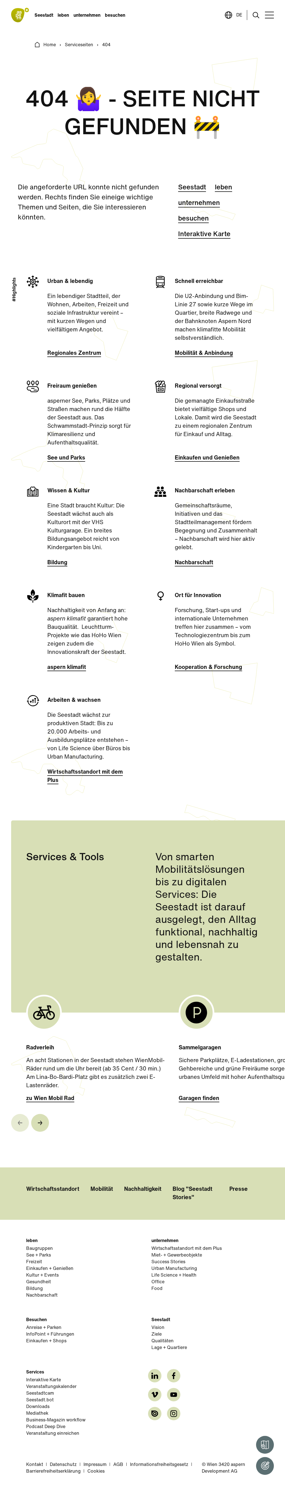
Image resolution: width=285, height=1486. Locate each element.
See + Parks (38, 1255)
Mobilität (101, 1189)
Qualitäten (162, 1341)
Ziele (156, 1334)
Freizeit (34, 1262)
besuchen (115, 15)
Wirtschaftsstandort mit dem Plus (85, 776)
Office (157, 1282)
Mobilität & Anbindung (204, 353)
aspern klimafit (66, 667)
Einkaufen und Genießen (207, 458)
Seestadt (44, 15)
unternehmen (86, 15)
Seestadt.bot (40, 1400)
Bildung (57, 563)
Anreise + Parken (44, 1328)
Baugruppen (39, 1249)
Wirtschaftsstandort (52, 1189)
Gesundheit (38, 1282)
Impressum (95, 1465)
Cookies (96, 1471)
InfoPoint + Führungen (50, 1334)
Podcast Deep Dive (45, 1427)
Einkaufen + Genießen (49, 1269)
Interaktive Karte (204, 234)
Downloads (38, 1407)
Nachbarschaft (194, 563)
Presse (238, 1189)
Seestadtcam (40, 1393)
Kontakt (34, 1465)
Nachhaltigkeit (142, 1189)
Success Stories (168, 1262)
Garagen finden (199, 1098)
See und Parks (66, 458)
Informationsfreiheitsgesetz (159, 1465)
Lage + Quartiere (169, 1348)
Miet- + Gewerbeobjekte (176, 1255)
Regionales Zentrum (74, 353)
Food (157, 1289)
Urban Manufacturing (174, 1269)
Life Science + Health (173, 1275)
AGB (118, 1465)
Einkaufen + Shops (46, 1341)
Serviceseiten (79, 45)
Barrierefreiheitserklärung (53, 1471)
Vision (157, 1328)
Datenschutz (63, 1465)
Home (49, 45)
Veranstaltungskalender (51, 1387)
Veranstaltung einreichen (52, 1433)
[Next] (40, 1123)
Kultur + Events (42, 1275)
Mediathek (37, 1413)
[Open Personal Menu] (265, 1466)
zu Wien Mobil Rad (50, 1098)
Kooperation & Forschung (208, 667)
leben (63, 15)
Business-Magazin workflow (55, 1420)
